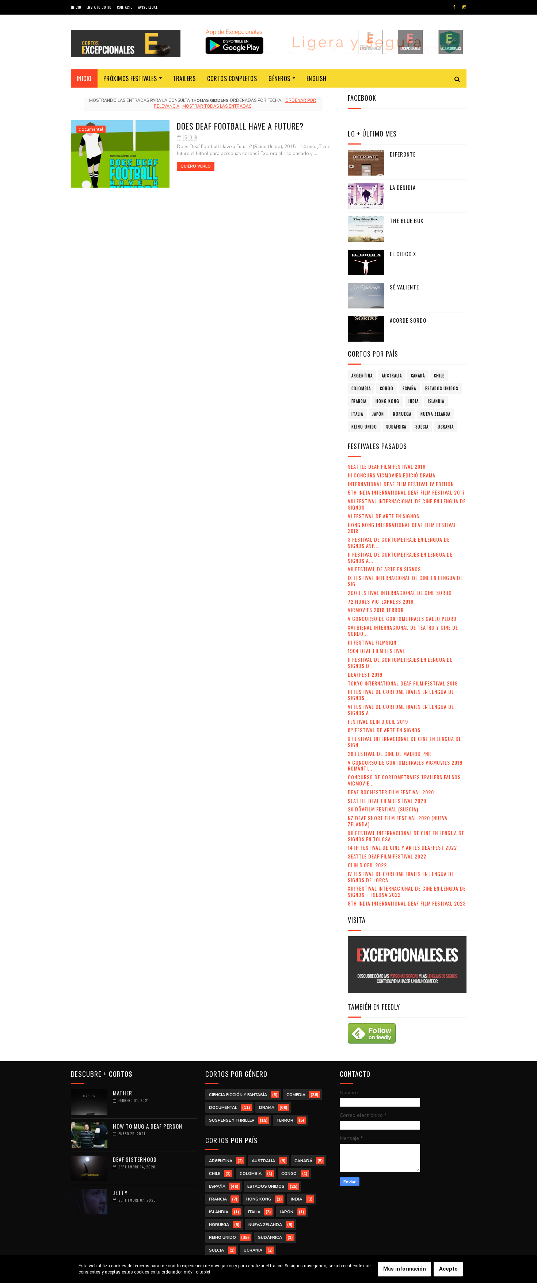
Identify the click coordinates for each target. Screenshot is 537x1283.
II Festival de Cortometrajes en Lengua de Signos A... (400, 557)
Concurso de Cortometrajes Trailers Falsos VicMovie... (404, 780)
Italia (357, 414)
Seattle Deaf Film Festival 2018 (387, 466)
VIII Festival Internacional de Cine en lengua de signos (407, 504)
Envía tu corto (99, 7)
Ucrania (446, 427)
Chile (439, 376)
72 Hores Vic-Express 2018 (381, 601)
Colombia (361, 388)
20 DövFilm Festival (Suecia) (383, 809)
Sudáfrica (396, 427)
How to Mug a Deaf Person (147, 1126)
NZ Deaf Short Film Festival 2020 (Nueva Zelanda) (398, 821)
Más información (404, 1269)
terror (285, 1120)
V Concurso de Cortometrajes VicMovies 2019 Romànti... (405, 765)
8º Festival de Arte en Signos (384, 730)
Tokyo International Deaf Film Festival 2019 (403, 683)
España (409, 388)
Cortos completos (232, 78)
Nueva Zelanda (435, 414)
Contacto (125, 7)
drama (266, 1107)
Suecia (422, 427)
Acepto (448, 1269)
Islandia (436, 401)
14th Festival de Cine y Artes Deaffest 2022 (402, 847)
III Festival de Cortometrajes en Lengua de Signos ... (401, 695)
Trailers (184, 78)
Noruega (402, 414)
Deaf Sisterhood (135, 1159)
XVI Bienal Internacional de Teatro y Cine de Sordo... (403, 630)
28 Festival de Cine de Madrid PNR (389, 753)
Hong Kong (387, 401)
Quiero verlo (195, 166)
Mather (122, 1093)
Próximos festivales (130, 78)
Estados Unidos (441, 388)
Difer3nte (403, 154)
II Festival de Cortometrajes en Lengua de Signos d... (400, 662)
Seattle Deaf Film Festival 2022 (387, 856)
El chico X (403, 254)
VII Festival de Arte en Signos (384, 569)
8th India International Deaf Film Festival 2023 (407, 903)
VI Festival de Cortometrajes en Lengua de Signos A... (401, 710)
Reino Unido (364, 427)
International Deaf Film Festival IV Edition (401, 484)
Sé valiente (404, 287)
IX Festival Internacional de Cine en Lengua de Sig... (405, 581)
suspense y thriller (232, 1120)
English (316, 78)
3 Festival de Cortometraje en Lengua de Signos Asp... (399, 542)
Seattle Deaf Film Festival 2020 (387, 800)
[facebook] (454, 7)
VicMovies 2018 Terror (376, 610)
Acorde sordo (408, 320)
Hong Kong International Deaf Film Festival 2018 (402, 528)
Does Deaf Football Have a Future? (240, 126)
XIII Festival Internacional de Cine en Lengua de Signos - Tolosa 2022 (407, 891)
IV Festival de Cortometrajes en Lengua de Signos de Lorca (401, 877)
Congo (386, 388)
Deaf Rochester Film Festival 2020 (391, 792)
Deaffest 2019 (365, 674)
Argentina (362, 376)
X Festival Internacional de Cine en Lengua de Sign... (404, 742)
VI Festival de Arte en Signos (383, 516)
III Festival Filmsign (372, 642)
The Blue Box (406, 220)
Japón (378, 414)
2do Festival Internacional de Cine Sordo (400, 592)
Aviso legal (148, 7)
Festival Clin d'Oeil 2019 (378, 721)
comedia (295, 1095)
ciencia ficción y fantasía (238, 1095)
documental (91, 129)
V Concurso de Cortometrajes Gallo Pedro (402, 618)
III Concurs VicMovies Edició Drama (391, 475)
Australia (392, 376)
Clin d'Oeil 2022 (367, 865)
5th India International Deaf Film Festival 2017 (406, 492)
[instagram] (464, 7)
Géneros (279, 78)
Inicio (76, 7)
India (413, 401)
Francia (358, 401)
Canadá (418, 376)
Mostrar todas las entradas (216, 106)
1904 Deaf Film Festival (376, 650)
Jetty (120, 1192)
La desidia (403, 187)
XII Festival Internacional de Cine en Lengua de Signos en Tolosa (406, 836)
